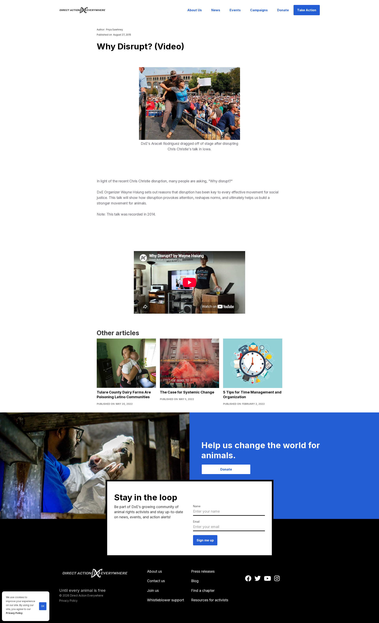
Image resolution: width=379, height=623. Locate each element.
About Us (194, 10)
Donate (283, 10)
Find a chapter (203, 590)
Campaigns (259, 10)
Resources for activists (209, 600)
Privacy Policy (14, 613)
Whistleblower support (165, 600)
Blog (195, 581)
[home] (84, 10)
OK (42, 606)
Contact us (156, 581)
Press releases (203, 571)
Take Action (306, 10)
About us (154, 571)
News (215, 10)
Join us (153, 590)
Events (235, 10)
